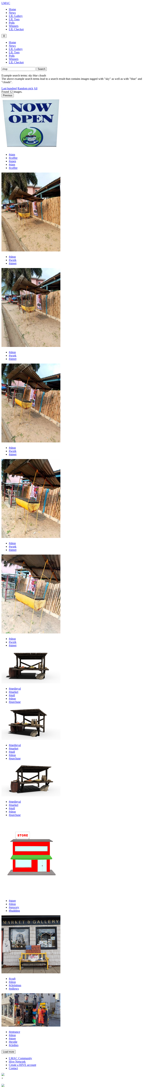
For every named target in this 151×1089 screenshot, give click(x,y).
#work (12, 260)
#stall (12, 695)
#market (13, 691)
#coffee (13, 157)
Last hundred (9, 88)
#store (12, 900)
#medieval (15, 688)
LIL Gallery (16, 16)
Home (12, 9)
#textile (13, 1041)
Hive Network (17, 1061)
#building (14, 910)
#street (12, 263)
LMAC (5, 3)
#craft (12, 978)
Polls (12, 22)
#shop (12, 256)
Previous (7, 95)
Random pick (25, 88)
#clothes (13, 1045)
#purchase (15, 701)
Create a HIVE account (22, 1064)
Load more (8, 1051)
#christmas (15, 985)
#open (12, 161)
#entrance (14, 1031)
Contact (13, 1068)
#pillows (14, 988)
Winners (13, 26)
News (12, 12)
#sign (12, 154)
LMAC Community (20, 1058)
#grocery (14, 907)
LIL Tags (14, 19)
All (35, 88)
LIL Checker (16, 29)
